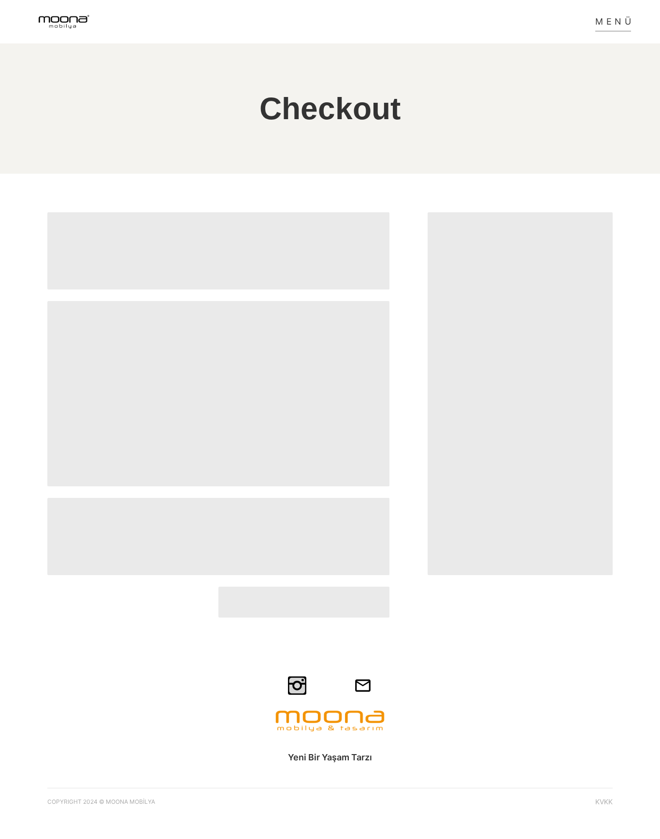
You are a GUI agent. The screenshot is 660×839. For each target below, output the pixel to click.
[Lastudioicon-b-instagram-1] (297, 685)
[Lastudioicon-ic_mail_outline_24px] (363, 685)
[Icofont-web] (330, 685)
